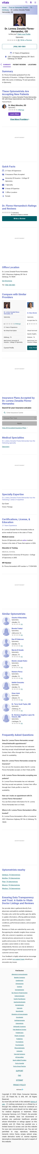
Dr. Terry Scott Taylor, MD (21, 704)
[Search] (26, 3)
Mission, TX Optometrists (11, 885)
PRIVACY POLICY (19, 1085)
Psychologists (19, 1045)
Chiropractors (20, 983)
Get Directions (7, 281)
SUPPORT (19, 1071)
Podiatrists (19, 1039)
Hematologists (19, 1005)
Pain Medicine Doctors (19, 1029)
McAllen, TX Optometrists (11, 878)
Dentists (19, 986)
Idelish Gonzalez (18, 683)
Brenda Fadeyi (17, 628)
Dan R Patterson (18, 639)
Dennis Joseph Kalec (19, 661)
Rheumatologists (20, 1048)
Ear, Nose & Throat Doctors (19, 993)
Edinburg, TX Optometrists (11, 875)
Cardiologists (19, 980)
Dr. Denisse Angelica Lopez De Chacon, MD (23, 716)
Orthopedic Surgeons (19, 1026)
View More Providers (19, 119)
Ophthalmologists (19, 1020)
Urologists (19, 1051)
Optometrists (19, 1023)
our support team (19, 959)
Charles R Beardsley (19, 618)
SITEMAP (19, 1080)
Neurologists (19, 1011)
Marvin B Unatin (18, 650)
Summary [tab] (7, 65)
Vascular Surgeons (19, 1054)
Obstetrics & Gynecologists (20, 1014)
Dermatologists (19, 990)
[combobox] (19, 412)
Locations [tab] (32, 65)
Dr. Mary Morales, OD (17, 105)
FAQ (19, 1075)
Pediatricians (19, 1032)
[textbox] (19, 412)
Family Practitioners (19, 999)
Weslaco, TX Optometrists (11, 888)
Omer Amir (16, 693)
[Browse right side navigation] (35, 3)
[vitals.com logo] (5, 2)
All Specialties (19, 1057)
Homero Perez (17, 672)
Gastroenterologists (19, 1002)
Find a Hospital (19, 1063)
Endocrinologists (19, 996)
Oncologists (19, 1017)
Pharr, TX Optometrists (10, 882)
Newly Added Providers (19, 1060)
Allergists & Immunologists (19, 974)
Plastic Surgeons (20, 1035)
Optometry (5, 447)
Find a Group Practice (19, 1066)
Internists (19, 1008)
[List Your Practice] (30, 3)
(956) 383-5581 (10, 285)
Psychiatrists (19, 1042)
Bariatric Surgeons (19, 977)
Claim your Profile (23, 34)
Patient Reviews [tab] (19, 65)
